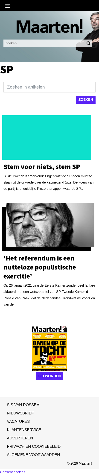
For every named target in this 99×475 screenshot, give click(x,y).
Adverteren (20, 438)
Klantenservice (24, 430)
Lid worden (49, 376)
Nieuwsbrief (20, 413)
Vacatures (18, 421)
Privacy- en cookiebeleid (34, 446)
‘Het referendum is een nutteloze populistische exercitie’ (39, 267)
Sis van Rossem (23, 405)
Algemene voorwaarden (33, 455)
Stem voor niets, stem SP (41, 166)
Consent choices (12, 472)
